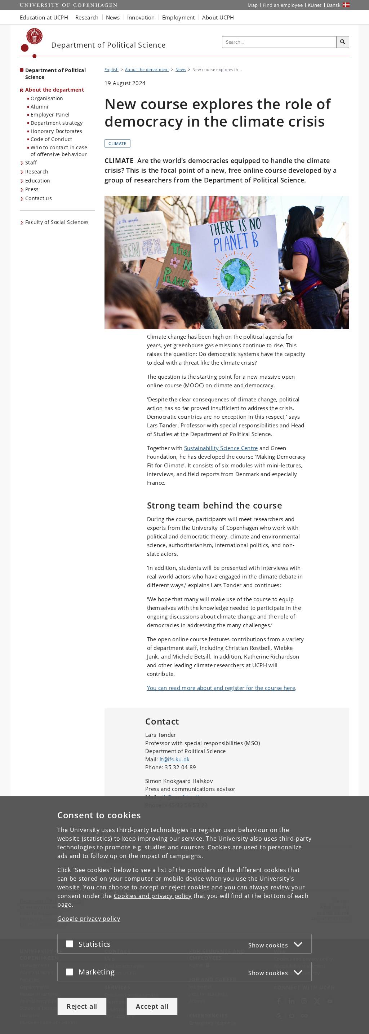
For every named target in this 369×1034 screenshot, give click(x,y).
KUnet (315, 5)
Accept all (152, 1006)
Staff (31, 162)
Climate (117, 143)
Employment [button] (178, 17)
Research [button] (86, 17)
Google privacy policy (88, 919)
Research (36, 171)
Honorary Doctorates (57, 131)
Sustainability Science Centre (221, 448)
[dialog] (184, 915)
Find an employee (283, 5)
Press (32, 189)
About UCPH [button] (218, 17)
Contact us (38, 198)
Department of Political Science (55, 73)
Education (37, 180)
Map (253, 5)
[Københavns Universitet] (32, 43)
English (112, 69)
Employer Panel (50, 114)
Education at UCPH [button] (44, 17)
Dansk (334, 5)
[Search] (342, 42)
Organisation (47, 98)
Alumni (40, 106)
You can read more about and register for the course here (221, 687)
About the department (54, 89)
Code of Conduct (51, 139)
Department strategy (57, 122)
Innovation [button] (141, 17)
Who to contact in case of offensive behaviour (59, 151)
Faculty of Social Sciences (57, 222)
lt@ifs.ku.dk (175, 759)
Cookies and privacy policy (153, 896)
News (180, 69)
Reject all (82, 1006)
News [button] (113, 17)
